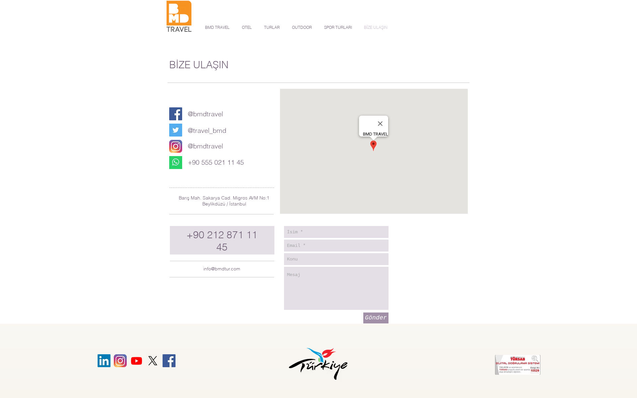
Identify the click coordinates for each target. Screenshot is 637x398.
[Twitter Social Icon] (175, 130)
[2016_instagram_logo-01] (175, 146)
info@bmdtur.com (221, 269)
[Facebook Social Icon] (175, 113)
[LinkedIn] (104, 360)
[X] (152, 360)
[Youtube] (136, 360)
